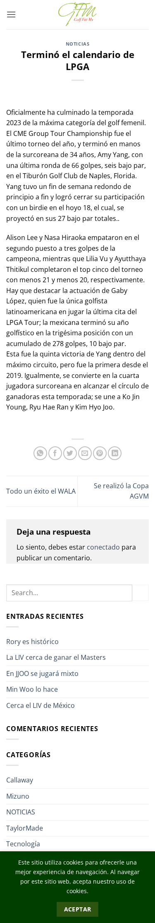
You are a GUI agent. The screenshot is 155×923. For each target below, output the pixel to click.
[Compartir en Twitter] (70, 453)
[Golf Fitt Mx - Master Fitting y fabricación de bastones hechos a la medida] (77, 14)
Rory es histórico (32, 641)
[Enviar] (140, 593)
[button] (11, 14)
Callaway (19, 780)
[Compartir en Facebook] (55, 453)
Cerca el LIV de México (40, 705)
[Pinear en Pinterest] (100, 453)
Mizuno (17, 796)
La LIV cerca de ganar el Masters (56, 657)
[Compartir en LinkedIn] (115, 453)
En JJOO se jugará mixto (42, 673)
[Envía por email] (85, 453)
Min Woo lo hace (32, 689)
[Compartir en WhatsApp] (40, 453)
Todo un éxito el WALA (41, 491)
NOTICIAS (77, 44)
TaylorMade (24, 828)
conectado (103, 547)
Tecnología (23, 843)
